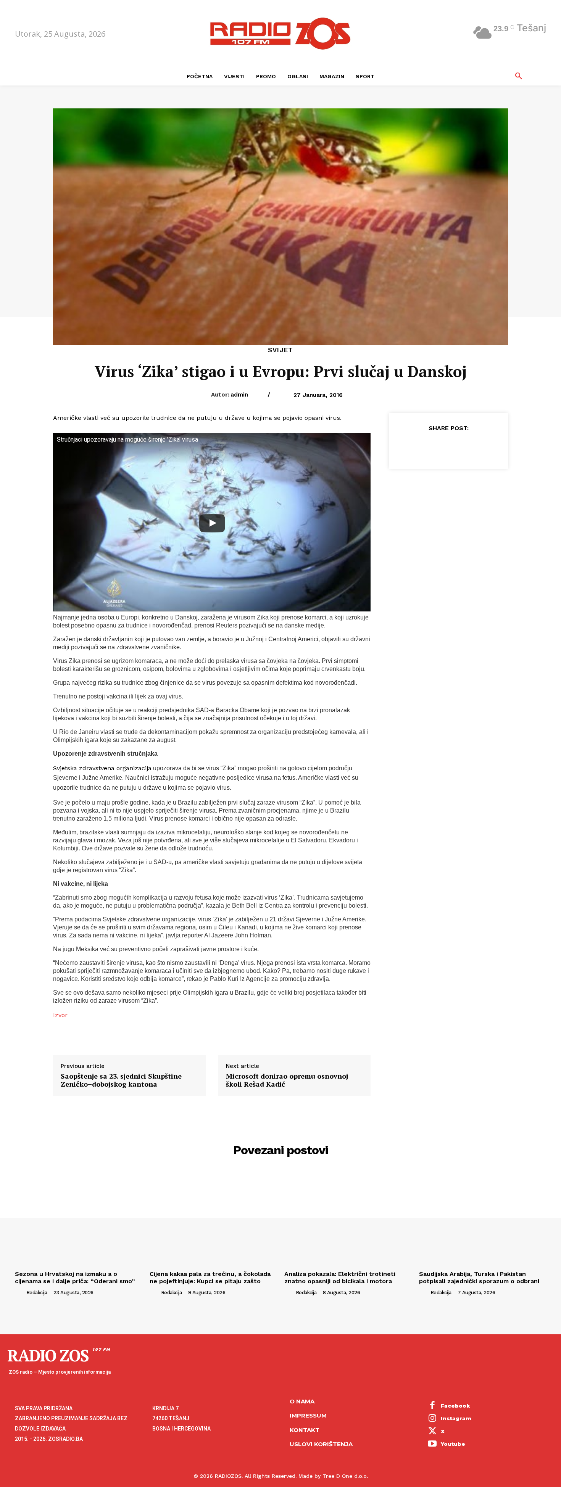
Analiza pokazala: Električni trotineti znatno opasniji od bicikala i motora (339, 1277)
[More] (484, 447)
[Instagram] (432, 1418)
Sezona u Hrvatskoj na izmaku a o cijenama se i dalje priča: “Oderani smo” (75, 1277)
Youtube (453, 1444)
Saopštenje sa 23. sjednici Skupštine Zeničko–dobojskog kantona (121, 1080)
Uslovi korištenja (321, 1444)
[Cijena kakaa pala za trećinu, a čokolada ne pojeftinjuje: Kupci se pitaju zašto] (213, 1219)
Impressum (308, 1415)
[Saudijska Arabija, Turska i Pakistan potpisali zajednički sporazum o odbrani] (482, 1219)
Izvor (60, 1015)
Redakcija (36, 1292)
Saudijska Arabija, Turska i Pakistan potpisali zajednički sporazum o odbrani (479, 1277)
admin (239, 394)
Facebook (455, 1406)
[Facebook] (413, 447)
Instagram (456, 1418)
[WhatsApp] (465, 447)
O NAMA (302, 1401)
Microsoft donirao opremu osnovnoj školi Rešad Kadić (287, 1080)
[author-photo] (20, 1292)
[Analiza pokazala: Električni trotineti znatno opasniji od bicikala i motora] (347, 1219)
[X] (430, 447)
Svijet (280, 350)
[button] (518, 76)
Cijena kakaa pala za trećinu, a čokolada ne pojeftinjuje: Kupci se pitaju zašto (210, 1277)
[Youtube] (432, 1444)
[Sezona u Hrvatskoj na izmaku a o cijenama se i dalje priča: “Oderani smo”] (78, 1219)
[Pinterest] (448, 447)
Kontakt (304, 1430)
